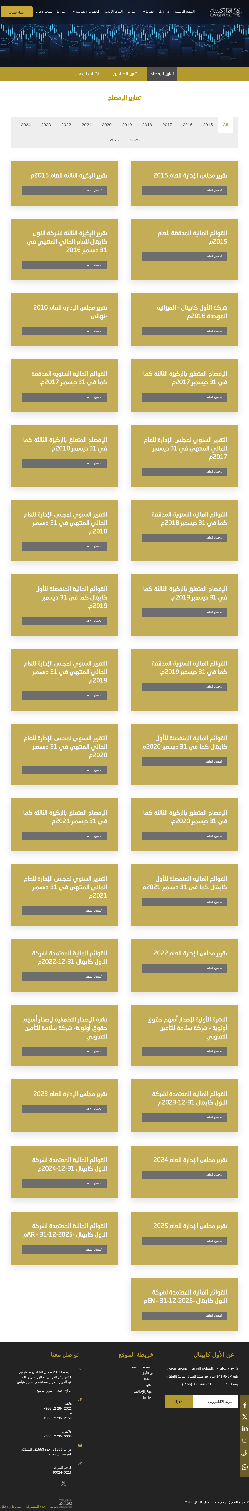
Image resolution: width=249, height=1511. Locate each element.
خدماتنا (149, 1379)
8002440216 (62, 1472)
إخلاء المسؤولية (35, 1506)
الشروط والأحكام (11, 1506)
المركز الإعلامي (143, 1392)
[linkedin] (244, 1428)
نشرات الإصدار (87, 74)
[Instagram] (31, 1483)
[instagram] (244, 1440)
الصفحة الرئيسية (143, 1367)
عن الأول (148, 1373)
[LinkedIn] (52, 1483)
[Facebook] (41, 1483)
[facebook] (244, 1405)
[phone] (244, 1453)
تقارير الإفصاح (162, 74)
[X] (63, 1483)
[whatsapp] (244, 1467)
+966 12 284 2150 (58, 1418)
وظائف (53, 1506)
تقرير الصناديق (125, 74)
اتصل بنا (148, 1398)
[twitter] (244, 1416)
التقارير (149, 1385)
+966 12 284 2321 (58, 1408)
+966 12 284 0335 (58, 1436)
